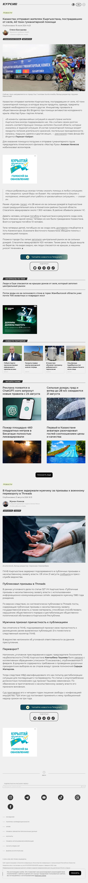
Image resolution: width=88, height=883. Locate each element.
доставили (62, 228)
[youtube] (44, 797)
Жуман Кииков (17, 501)
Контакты (9, 836)
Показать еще (44, 475)
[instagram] (10, 797)
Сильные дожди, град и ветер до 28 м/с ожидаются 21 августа (65, 390)
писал (23, 204)
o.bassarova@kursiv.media (19, 34)
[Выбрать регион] (73, 4)
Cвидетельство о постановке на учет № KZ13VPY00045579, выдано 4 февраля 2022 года (29, 865)
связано (78, 657)
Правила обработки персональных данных (21, 831)
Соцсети (17, 510)
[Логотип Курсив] (10, 4)
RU (78, 5)
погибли (34, 216)
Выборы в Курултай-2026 (14, 851)
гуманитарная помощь (12, 39)
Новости (7, 12)
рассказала (61, 133)
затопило (37, 239)
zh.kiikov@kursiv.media (18, 506)
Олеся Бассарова (18, 30)
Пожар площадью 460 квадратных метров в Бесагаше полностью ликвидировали (17, 432)
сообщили (65, 574)
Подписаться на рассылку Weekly (16, 783)
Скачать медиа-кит (13, 846)
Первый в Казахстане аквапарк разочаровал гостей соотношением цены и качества (65, 432)
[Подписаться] (83, 786)
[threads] (77, 797)
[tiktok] (60, 797)
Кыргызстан (27, 39)
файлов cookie (40, 875)
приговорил (13, 692)
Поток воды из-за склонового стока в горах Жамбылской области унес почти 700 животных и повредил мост (42, 294)
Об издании (10, 817)
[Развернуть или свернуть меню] (83, 4)
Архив (8, 826)
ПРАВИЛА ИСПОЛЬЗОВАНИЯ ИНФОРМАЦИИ (20, 841)
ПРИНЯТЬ (75, 873)
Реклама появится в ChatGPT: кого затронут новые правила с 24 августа (21, 390)
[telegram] (27, 797)
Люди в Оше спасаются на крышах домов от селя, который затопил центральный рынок (40, 284)
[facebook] (10, 806)
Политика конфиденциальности (17, 822)
